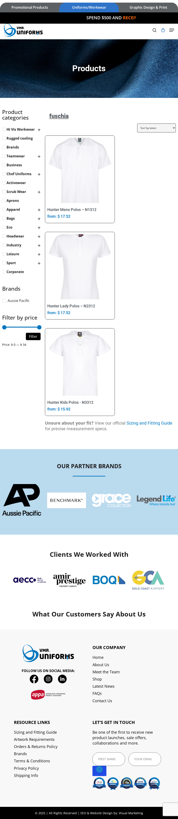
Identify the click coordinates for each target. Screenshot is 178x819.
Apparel (13, 209)
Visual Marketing (131, 813)
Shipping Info (26, 775)
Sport (11, 262)
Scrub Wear (16, 191)
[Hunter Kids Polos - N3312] (79, 363)
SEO (83, 813)
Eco (9, 227)
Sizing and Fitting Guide (149, 423)
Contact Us (102, 700)
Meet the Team (106, 671)
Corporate (15, 271)
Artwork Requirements (34, 739)
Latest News (103, 686)
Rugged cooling (20, 138)
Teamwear (16, 156)
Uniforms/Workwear (89, 7)
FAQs (97, 693)
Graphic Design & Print (148, 7)
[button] (171, 30)
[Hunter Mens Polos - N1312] (79, 170)
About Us (100, 664)
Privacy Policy (26, 768)
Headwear (15, 236)
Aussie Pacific (19, 300)
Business (14, 165)
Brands (13, 147)
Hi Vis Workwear (21, 129)
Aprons (13, 200)
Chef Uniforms (19, 173)
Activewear (16, 182)
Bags (11, 218)
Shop (97, 679)
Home (98, 657)
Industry (14, 245)
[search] (154, 30)
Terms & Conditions (32, 760)
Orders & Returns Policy (36, 746)
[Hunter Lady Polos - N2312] (79, 266)
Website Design (101, 813)
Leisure (13, 254)
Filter (33, 336)
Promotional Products (30, 7)
